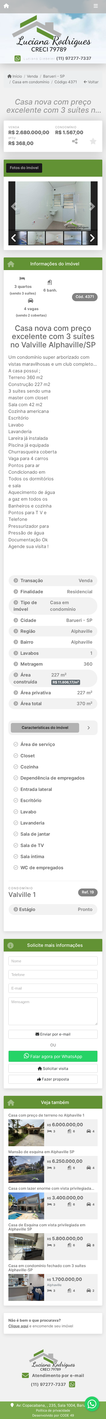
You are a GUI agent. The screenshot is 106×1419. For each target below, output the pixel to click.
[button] (15, 206)
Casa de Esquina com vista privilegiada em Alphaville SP (46, 1227)
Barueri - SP (54, 76)
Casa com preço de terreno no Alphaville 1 (46, 1115)
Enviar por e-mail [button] (55, 1034)
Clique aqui (18, 1326)
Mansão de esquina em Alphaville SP (41, 1151)
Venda (32, 76)
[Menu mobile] (6, 6)
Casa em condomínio (30, 82)
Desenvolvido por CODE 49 (53, 1415)
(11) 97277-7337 (73, 58)
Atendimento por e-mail (57, 1375)
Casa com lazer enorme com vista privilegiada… (51, 1188)
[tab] (24, 168)
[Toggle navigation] (95, 6)
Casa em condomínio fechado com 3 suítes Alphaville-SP (47, 1267)
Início (17, 76)
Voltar (93, 82)
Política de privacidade (53, 1410)
